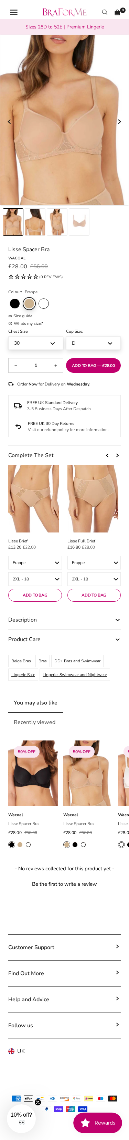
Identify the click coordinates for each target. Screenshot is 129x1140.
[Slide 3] (79, 222)
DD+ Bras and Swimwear (77, 661)
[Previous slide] (10, 121)
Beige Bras (21, 661)
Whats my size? (28, 323)
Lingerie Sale (23, 674)
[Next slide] (119, 121)
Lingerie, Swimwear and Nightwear (75, 674)
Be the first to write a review (64, 884)
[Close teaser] (37, 1102)
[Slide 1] (35, 222)
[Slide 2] (57, 222)
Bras (43, 661)
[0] (117, 12)
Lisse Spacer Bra (23, 823)
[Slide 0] (13, 222)
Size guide (22, 316)
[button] (35, 277)
